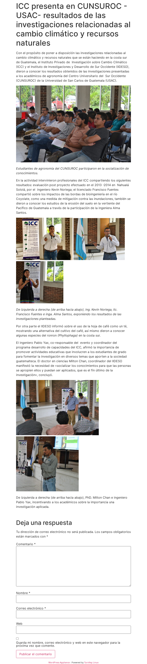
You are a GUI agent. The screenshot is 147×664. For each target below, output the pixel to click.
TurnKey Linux (91, 662)
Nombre (23, 592)
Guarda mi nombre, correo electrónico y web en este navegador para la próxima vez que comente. (68, 644)
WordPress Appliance (59, 662)
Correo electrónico (31, 608)
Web (19, 623)
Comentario (26, 544)
